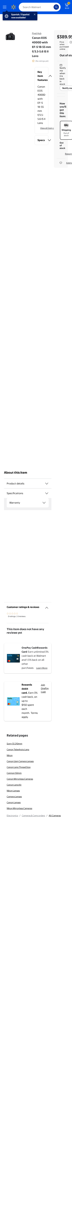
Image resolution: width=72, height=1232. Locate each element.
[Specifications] (47, 493)
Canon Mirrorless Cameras (20, 779)
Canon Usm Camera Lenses (20, 761)
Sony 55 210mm (14, 743)
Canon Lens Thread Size (18, 767)
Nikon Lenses (13, 790)
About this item (15, 472)
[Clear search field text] (52, 7)
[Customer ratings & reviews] (47, 606)
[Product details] (47, 483)
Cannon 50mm (14, 773)
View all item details (50, 128)
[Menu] (5, 7)
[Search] (56, 7)
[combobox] (40, 7)
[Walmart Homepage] (13, 7)
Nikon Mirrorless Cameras (19, 808)
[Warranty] (44, 502)
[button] (41, 76)
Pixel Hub (36, 33)
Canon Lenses (14, 802)
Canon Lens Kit (14, 784)
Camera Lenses (14, 796)
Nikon (10, 755)
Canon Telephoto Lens (18, 749)
